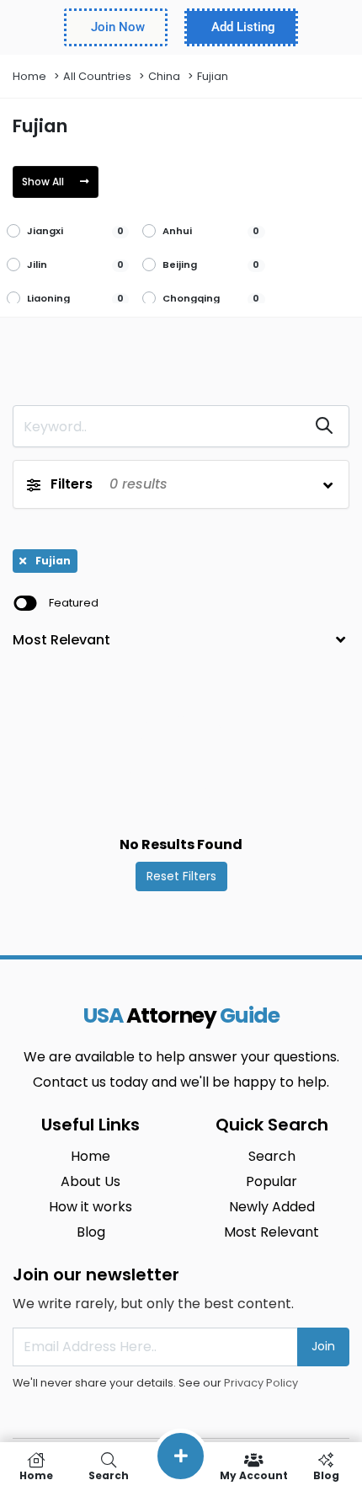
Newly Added (272, 1206)
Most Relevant (271, 1232)
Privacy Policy (261, 1383)
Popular (271, 1181)
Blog (91, 1232)
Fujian (212, 76)
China (164, 76)
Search (271, 1156)
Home (29, 76)
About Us (90, 1181)
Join (323, 1346)
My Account (254, 1474)
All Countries (97, 76)
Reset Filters (181, 876)
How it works (90, 1206)
